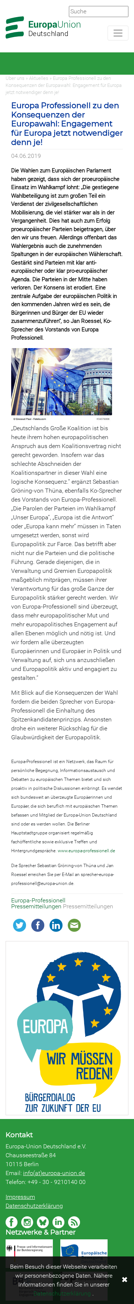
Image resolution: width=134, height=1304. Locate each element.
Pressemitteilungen (37, 906)
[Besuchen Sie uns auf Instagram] (27, 1222)
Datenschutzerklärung (34, 1205)
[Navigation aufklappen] (118, 33)
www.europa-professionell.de (86, 850)
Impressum (20, 1196)
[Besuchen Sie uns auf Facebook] (11, 1222)
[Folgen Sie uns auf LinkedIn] (58, 1222)
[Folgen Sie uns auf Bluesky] (43, 1222)
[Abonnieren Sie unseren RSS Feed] (74, 1222)
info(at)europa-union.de (54, 1173)
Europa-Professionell (38, 900)
